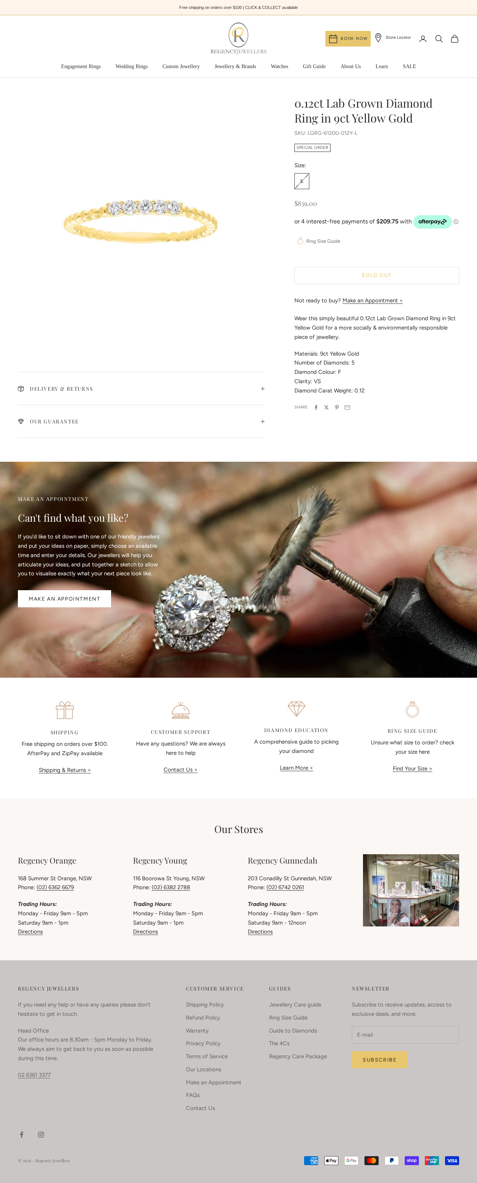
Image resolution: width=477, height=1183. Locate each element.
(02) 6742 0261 (285, 887)
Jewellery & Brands (235, 66)
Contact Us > (181, 769)
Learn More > (296, 767)
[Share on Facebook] (316, 407)
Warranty (197, 1030)
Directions (30, 931)
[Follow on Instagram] (41, 1134)
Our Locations (203, 1069)
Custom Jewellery (181, 66)
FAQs (193, 1095)
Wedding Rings (132, 66)
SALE (409, 66)
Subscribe (380, 1060)
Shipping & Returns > (65, 770)
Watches (279, 66)
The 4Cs (279, 1043)
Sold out (376, 275)
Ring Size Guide (288, 1017)
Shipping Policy (205, 1004)
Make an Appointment (64, 599)
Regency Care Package (298, 1056)
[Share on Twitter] (326, 407)
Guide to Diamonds (293, 1030)
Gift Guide (314, 66)
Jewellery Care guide (295, 1004)
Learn (382, 66)
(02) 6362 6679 (55, 887)
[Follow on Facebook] (21, 1134)
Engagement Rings (81, 66)
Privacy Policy (203, 1043)
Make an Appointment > (372, 300)
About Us (351, 66)
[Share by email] (347, 407)
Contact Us (200, 1108)
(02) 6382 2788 (171, 887)
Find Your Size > (412, 768)
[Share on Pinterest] (337, 407)
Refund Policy (203, 1017)
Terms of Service (207, 1056)
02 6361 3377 (34, 1075)
